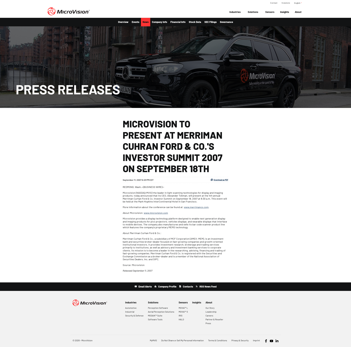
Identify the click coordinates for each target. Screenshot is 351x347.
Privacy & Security (240, 340)
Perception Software (158, 308)
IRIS (180, 315)
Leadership (211, 311)
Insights (284, 11)
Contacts (187, 286)
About (298, 11)
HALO (181, 319)
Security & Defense (134, 315)
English (298, 3)
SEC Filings (210, 21)
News (146, 21)
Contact (273, 3)
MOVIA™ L (183, 308)
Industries (235, 11)
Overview (123, 21)
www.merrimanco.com (196, 207)
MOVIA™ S (183, 311)
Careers (209, 315)
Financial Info (178, 21)
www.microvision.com (156, 212)
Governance (226, 21)
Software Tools (155, 319)
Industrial (129, 311)
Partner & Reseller (214, 319)
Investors (286, 3)
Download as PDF (221, 180)
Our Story (210, 308)
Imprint (256, 340)
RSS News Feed (207, 286)
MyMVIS (153, 340)
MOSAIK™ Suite (155, 315)
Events (135, 21)
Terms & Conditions (217, 340)
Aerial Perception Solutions (161, 311)
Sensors (269, 11)
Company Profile (167, 286)
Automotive (131, 308)
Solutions (253, 11)
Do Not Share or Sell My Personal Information (182, 340)
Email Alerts (145, 286)
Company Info (159, 21)
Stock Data (195, 21)
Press (208, 323)
